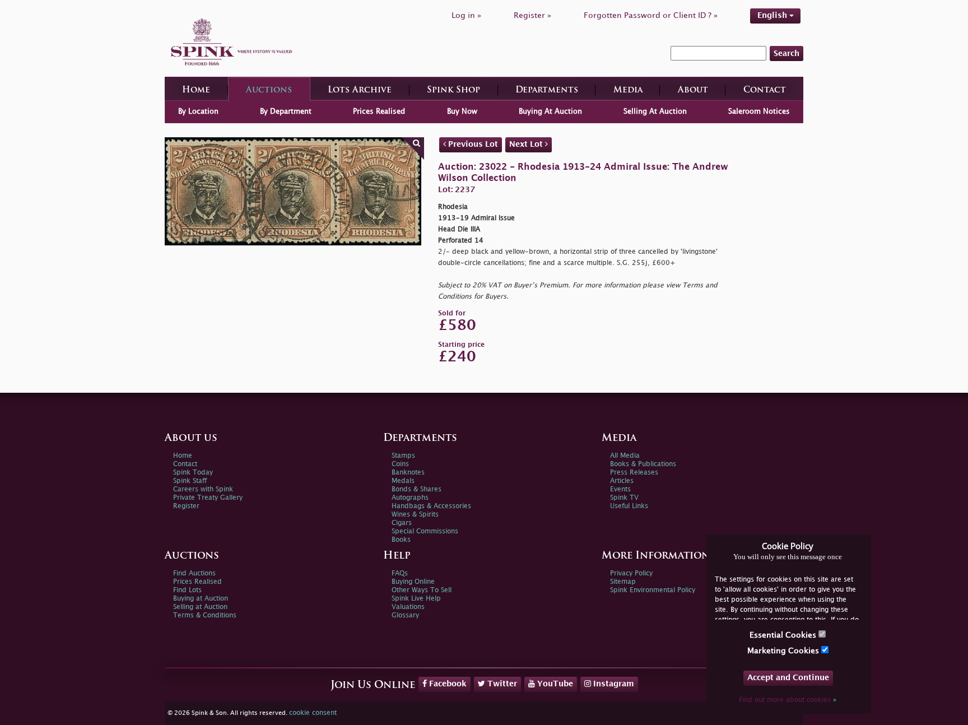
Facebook (447, 683)
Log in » (466, 15)
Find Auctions (194, 573)
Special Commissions (425, 531)
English (773, 15)
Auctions (269, 90)
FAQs (400, 573)
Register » (532, 15)
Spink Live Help (416, 599)
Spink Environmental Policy (652, 590)
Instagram (612, 683)
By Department (285, 111)
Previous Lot (472, 144)
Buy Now (462, 111)
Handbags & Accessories (431, 506)
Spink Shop (453, 90)
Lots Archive (360, 90)
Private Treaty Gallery (208, 498)
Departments (546, 90)
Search (786, 53)
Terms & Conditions (204, 615)
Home (196, 90)
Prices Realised (379, 111)
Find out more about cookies (787, 700)
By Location (198, 111)
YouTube (554, 683)
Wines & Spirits (415, 515)
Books (401, 540)
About (693, 90)
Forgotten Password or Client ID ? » (651, 15)
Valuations (408, 607)
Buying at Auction (200, 599)
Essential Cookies (784, 635)
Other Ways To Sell (422, 590)
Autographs (410, 498)
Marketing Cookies (784, 650)
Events (620, 489)
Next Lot (527, 144)
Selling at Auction (200, 607)
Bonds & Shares (416, 489)
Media (628, 90)
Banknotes (408, 473)
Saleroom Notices (759, 111)
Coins (400, 464)
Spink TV (624, 498)
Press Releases (634, 473)
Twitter (501, 683)
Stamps (403, 456)
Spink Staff (190, 481)
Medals (403, 481)
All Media (625, 456)
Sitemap (623, 582)
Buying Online (413, 582)
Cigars (402, 523)
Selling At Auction (655, 111)
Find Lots (187, 590)
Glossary (405, 615)
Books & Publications (643, 464)
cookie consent (313, 713)
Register (186, 506)
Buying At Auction (550, 111)
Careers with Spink (203, 489)
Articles (622, 481)
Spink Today (193, 473)
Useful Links (629, 506)
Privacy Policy (631, 573)
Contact (764, 90)
